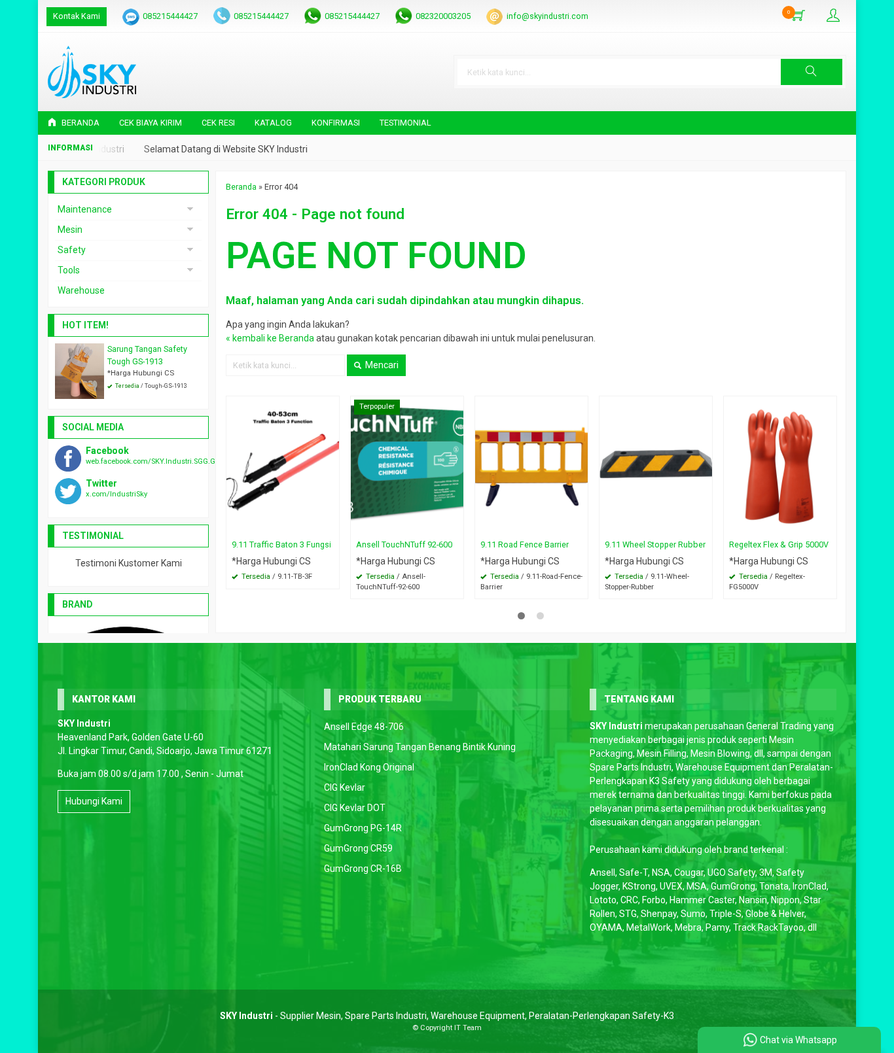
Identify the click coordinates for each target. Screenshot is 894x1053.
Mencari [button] (381, 365)
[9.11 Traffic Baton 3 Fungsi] (282, 465)
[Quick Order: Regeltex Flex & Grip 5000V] (828, 525)
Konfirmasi (336, 123)
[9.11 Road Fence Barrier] (531, 465)
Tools (69, 270)
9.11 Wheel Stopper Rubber (655, 544)
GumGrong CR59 (358, 848)
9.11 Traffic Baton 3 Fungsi (281, 544)
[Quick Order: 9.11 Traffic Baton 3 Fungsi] (331, 525)
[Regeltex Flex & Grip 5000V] (780, 465)
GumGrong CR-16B (363, 868)
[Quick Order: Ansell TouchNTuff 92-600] (455, 525)
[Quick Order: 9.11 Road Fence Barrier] (579, 525)
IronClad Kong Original (369, 767)
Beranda (79, 123)
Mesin (70, 229)
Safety (72, 250)
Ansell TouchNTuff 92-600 (404, 544)
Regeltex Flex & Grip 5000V (779, 544)
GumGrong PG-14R (363, 828)
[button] (811, 72)
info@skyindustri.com (547, 16)
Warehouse (81, 290)
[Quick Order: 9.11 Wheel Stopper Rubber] (704, 525)
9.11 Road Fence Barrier (524, 544)
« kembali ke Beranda (270, 338)
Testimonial (405, 123)
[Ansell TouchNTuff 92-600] (407, 465)
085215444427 (170, 16)
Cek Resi (218, 123)
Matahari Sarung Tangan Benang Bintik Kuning (420, 747)
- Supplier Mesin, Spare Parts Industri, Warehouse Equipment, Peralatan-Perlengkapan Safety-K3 (447, 1015)
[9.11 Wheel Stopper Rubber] (655, 465)
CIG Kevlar (344, 787)
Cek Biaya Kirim (150, 123)
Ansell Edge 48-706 (364, 726)
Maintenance (85, 209)
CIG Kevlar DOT (354, 808)
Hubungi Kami (93, 801)
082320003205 (443, 16)
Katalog (273, 123)
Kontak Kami (76, 16)
